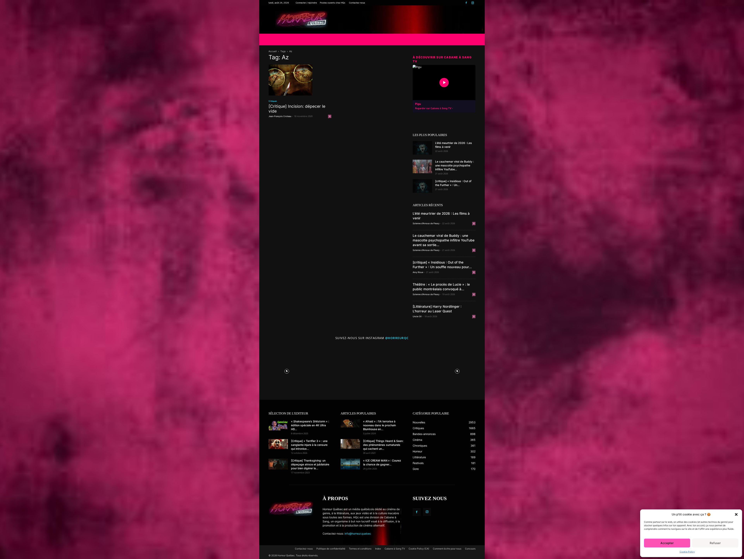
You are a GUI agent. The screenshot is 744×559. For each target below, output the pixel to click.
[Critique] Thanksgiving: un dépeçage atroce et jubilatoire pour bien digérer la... (310, 464)
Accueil (273, 51)
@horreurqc (397, 338)
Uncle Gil (417, 316)
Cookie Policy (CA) (419, 548)
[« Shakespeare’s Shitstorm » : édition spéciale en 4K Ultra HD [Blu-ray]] (278, 424)
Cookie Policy (687, 551)
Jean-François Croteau (280, 116)
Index (378, 548)
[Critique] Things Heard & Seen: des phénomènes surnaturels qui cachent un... (383, 444)
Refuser (715, 543)
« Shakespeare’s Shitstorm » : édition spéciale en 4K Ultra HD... (310, 425)
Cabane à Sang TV (395, 548)
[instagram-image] (286, 370)
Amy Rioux (418, 272)
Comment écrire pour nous (447, 548)
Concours (470, 548)
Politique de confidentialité (330, 548)
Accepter (667, 543)
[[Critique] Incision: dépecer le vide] (300, 80)
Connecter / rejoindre (306, 2)
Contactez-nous (357, 2)
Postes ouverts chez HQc (332, 2)
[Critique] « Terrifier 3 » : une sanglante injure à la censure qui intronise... (309, 444)
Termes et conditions (360, 548)
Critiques (273, 101)
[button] (736, 514)
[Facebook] (466, 2)
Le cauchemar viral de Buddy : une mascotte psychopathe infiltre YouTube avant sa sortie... (443, 240)
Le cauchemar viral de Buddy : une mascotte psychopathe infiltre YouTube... (454, 165)
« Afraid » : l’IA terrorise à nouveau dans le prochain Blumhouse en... (379, 425)
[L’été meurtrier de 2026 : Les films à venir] (422, 148)
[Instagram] (472, 2)
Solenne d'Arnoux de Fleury (426, 223)
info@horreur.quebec (357, 533)
